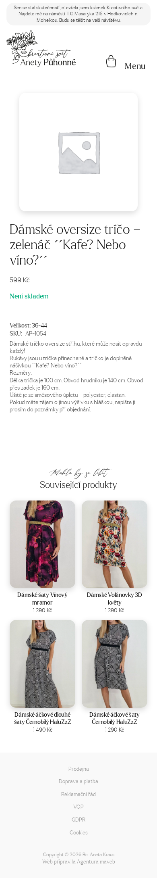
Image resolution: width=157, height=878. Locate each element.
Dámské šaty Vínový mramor (42, 598)
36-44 (39, 325)
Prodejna (78, 768)
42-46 (52, 579)
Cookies (79, 832)
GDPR (78, 819)
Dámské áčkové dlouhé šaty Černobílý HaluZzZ (42, 718)
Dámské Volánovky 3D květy (114, 598)
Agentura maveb (96, 861)
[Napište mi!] (41, 48)
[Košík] (111, 62)
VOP (78, 806)
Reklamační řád (78, 793)
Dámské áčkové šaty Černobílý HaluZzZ (114, 718)
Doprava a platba (78, 781)
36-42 (53, 699)
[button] (135, 66)
